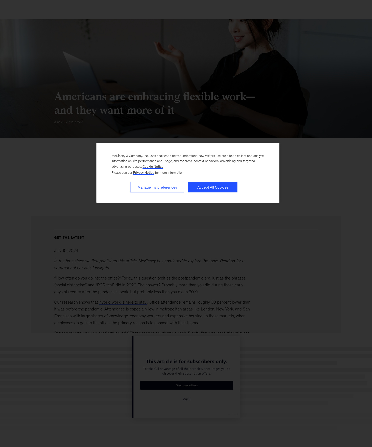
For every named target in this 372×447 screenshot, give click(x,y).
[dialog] (187, 173)
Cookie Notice (153, 166)
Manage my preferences (157, 187)
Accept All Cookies (212, 187)
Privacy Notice (143, 172)
